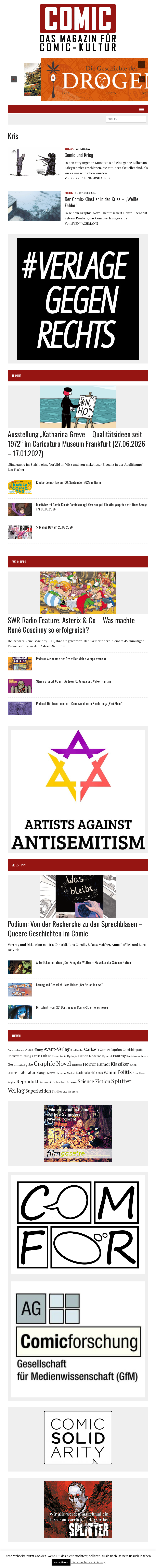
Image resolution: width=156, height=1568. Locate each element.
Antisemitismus (16, 1049)
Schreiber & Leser (65, 1082)
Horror (89, 1064)
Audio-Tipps (19, 561)
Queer (142, 1073)
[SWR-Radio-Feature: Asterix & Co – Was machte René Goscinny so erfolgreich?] (78, 611)
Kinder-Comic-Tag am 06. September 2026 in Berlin (69, 482)
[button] (78, 79)
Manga (41, 1072)
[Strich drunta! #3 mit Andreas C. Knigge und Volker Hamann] (20, 690)
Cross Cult (40, 1056)
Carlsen (91, 1049)
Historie (77, 1065)
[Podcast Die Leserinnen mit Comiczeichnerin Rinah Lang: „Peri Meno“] (20, 712)
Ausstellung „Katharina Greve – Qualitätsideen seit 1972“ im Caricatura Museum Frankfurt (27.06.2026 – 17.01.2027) (76, 443)
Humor (103, 1064)
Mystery (61, 1072)
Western (73, 1091)
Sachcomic (46, 1082)
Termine (16, 375)
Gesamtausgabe (20, 1064)
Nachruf (71, 1072)
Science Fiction (94, 1081)
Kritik (69, 192)
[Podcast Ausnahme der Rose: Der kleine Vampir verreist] (20, 667)
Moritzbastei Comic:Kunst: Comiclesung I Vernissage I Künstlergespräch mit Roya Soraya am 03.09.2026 (91, 506)
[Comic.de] (78, 27)
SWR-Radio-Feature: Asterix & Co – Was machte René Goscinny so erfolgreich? (71, 624)
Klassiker (120, 1064)
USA (65, 1091)
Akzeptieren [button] (61, 1562)
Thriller (57, 1091)
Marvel (51, 1073)
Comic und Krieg (79, 154)
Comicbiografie (133, 1050)
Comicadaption (111, 1049)
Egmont (107, 1056)
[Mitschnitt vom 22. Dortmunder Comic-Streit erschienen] (20, 1016)
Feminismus (133, 1056)
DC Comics (53, 1056)
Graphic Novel (52, 1063)
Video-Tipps (19, 865)
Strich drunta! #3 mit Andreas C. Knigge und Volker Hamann (74, 681)
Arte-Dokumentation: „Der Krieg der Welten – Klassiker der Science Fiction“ (84, 962)
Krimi (133, 1065)
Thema (69, 148)
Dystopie (72, 1056)
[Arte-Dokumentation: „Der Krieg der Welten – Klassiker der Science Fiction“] (20, 971)
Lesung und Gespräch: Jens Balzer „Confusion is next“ (69, 984)
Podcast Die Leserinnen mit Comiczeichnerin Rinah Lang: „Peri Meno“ (79, 703)
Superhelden (38, 1091)
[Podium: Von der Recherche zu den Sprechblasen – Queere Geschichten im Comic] (78, 915)
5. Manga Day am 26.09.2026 (54, 527)
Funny (144, 1056)
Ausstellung (34, 1049)
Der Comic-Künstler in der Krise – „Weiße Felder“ (101, 202)
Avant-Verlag (56, 1049)
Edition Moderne (89, 1056)
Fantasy (119, 1055)
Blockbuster (76, 1049)
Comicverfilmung (19, 1056)
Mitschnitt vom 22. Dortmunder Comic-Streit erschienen (72, 1007)
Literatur (28, 1072)
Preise (135, 1073)
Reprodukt (27, 1081)
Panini (110, 1072)
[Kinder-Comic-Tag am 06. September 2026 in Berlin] (20, 491)
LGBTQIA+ (13, 1073)
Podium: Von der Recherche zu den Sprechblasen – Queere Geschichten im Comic (75, 928)
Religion (11, 1082)
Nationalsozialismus (89, 1073)
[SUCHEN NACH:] (126, 118)
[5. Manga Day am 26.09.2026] (20, 536)
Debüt (63, 1056)
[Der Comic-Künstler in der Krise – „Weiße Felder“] (34, 218)
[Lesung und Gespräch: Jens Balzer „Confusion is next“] (20, 993)
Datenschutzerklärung (88, 1562)
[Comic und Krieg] (34, 174)
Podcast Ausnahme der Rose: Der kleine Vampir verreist (71, 658)
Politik (124, 1072)
